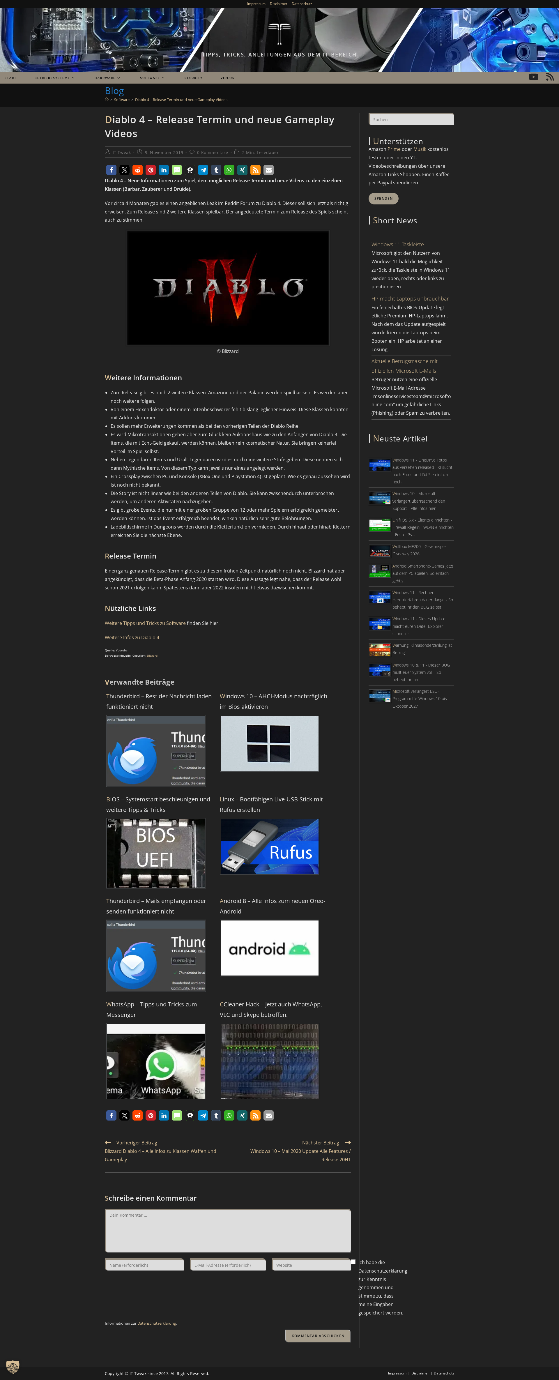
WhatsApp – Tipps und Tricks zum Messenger (151, 1009)
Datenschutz (302, 3)
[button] (111, 170)
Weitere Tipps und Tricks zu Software (145, 623)
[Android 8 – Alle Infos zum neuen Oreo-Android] (269, 947)
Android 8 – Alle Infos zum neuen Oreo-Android (272, 906)
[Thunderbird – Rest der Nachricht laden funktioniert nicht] (156, 750)
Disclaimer (278, 3)
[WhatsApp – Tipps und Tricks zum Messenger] (156, 1072)
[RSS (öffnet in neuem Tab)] (550, 77)
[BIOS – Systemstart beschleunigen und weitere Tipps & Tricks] (156, 853)
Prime (394, 149)
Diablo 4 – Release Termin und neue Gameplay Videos (181, 99)
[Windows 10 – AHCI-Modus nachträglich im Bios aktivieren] (269, 743)
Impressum (256, 3)
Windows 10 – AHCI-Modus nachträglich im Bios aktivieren (273, 701)
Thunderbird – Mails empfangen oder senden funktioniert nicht (156, 906)
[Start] (107, 99)
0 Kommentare (212, 152)
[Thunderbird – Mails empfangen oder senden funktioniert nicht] (156, 955)
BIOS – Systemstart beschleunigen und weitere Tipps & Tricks (158, 804)
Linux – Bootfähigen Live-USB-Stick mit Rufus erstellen (271, 804)
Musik (419, 149)
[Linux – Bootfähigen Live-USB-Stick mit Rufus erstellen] (269, 846)
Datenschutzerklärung (156, 1323)
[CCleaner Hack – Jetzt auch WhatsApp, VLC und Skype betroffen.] (269, 1072)
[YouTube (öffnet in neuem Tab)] (533, 77)
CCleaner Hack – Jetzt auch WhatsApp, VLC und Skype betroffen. (271, 1009)
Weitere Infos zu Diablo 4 (132, 637)
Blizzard (152, 655)
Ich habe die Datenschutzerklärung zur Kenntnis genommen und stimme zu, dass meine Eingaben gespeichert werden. (382, 1287)
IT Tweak (122, 152)
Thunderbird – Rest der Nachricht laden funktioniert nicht (159, 701)
